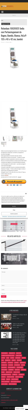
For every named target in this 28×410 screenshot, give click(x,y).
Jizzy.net (9, 395)
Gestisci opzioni (14, 213)
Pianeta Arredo (12, 408)
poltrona (4, 367)
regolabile (4, 369)
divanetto (8, 360)
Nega (14, 210)
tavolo (3, 376)
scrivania (23, 369)
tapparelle (21, 374)
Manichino (22, 362)
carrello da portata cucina (8, 355)
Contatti (3, 392)
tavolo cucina (10, 376)
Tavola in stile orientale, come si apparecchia (18, 324)
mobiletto (4, 364)
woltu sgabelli (12, 383)
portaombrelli (11, 367)
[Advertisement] (14, 87)
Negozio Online (5, 24)
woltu (8, 379)
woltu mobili (15, 379)
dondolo (4, 362)
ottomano (17, 364)
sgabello (15, 374)
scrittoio (17, 369)
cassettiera (18, 355)
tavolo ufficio (19, 376)
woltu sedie (4, 383)
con (8, 357)
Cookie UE (3, 402)
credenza (18, 357)
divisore (19, 360)
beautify (18, 353)
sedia (3, 372)
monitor (11, 364)
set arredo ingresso (6, 374)
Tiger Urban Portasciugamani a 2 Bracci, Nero (14, 247)
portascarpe (20, 367)
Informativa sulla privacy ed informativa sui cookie (17, 216)
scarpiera (11, 369)
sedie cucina (16, 372)
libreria (16, 362)
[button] (26, 193)
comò (3, 357)
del (2, 360)
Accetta (14, 206)
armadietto (11, 353)
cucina (23, 357)
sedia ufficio (9, 372)
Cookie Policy (4, 216)
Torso (3, 379)
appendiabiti (4, 353)
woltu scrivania (5, 381)
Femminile (10, 362)
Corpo (12, 357)
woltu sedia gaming (15, 381)
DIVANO (13, 360)
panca (23, 364)
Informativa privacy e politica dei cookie (9, 400)
